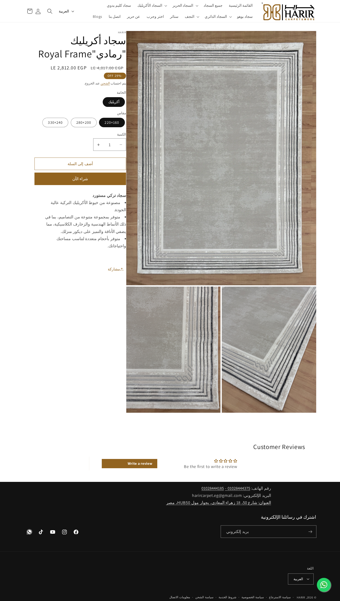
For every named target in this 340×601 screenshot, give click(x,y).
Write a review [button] (140, 463)
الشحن (105, 83)
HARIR (301, 598)
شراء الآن (80, 178)
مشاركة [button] (114, 269)
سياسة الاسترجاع (280, 597)
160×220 (112, 122)
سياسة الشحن (204, 597)
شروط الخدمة (227, 597)
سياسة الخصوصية (252, 597)
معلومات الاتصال (179, 597)
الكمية (121, 134)
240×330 (55, 122)
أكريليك (113, 101)
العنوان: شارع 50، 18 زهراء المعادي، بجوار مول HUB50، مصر (218, 502)
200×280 (83, 122)
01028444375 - (237, 488)
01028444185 (212, 488)
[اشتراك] (310, 532)
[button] (185, 5)
